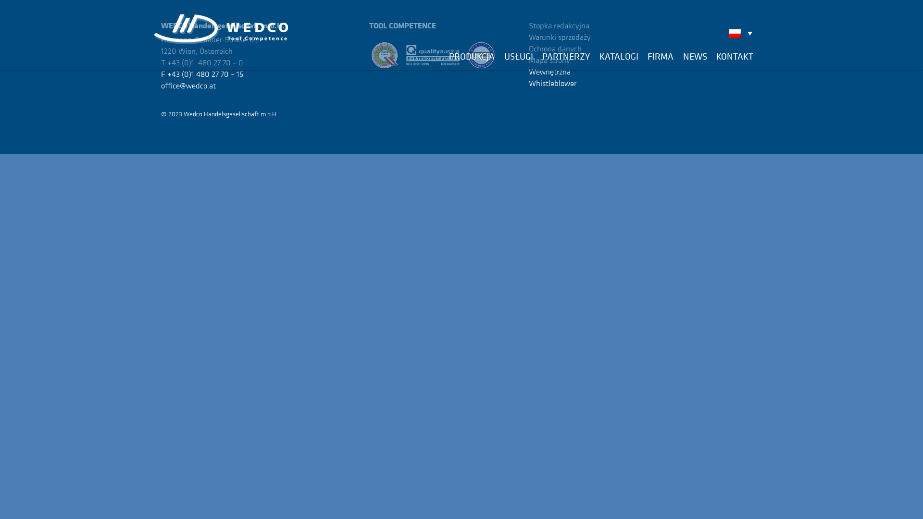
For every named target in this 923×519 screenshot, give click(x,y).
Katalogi (618, 56)
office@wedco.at (188, 85)
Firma (661, 56)
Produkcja (472, 56)
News (695, 56)
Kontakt (734, 56)
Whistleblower (552, 83)
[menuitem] (743, 33)
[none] (743, 33)
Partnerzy (566, 56)
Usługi (518, 56)
